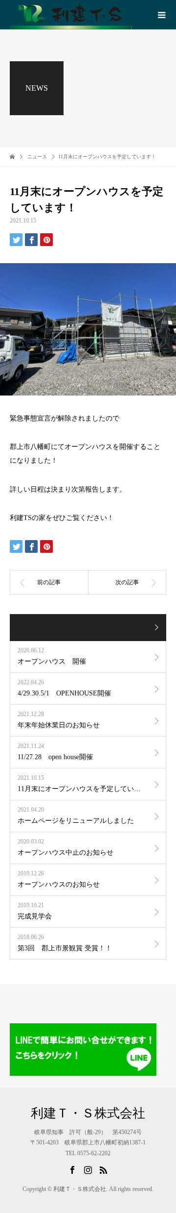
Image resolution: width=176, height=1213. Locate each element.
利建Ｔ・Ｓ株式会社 (88, 1113)
